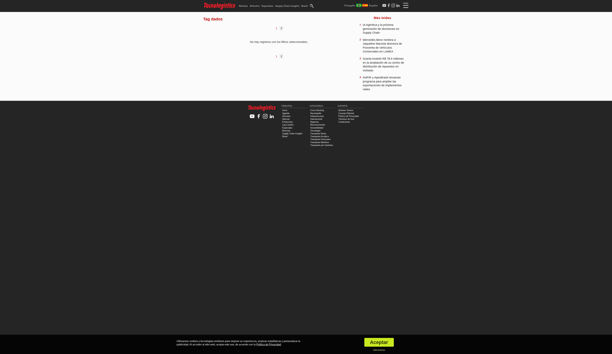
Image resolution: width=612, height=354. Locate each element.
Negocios (314, 122)
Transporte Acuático (319, 136)
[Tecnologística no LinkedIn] (272, 116)
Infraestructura (317, 116)
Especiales (267, 6)
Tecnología (315, 130)
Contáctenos (344, 122)
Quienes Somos (345, 110)
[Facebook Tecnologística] (389, 6)
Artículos (255, 6)
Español (373, 5)
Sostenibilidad (316, 128)
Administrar (379, 350)
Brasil (304, 6)
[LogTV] (384, 6)
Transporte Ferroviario (320, 139)
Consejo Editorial (346, 113)
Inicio (284, 110)
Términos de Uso (346, 119)
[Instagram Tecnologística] (393, 6)
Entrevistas (287, 122)
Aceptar (379, 342)
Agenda (285, 113)
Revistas (286, 130)
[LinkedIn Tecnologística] (398, 6)
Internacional (316, 119)
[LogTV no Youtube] (252, 116)
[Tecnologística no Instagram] (265, 116)
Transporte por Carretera (321, 145)
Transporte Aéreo (318, 133)
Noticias (243, 6)
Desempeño (315, 113)
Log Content (287, 125)
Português (349, 5)
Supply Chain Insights (287, 6)
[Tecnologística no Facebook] (259, 116)
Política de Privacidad (348, 116)
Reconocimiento (317, 125)
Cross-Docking (317, 110)
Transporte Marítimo (319, 142)
